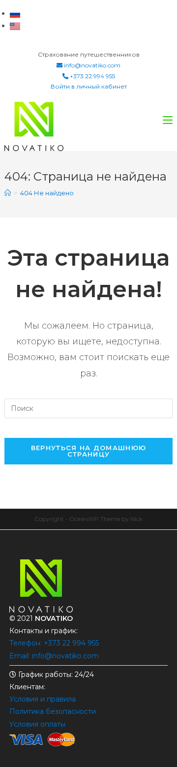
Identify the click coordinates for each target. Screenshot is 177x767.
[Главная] (7, 193)
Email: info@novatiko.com (54, 655)
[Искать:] (88, 407)
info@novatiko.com (92, 65)
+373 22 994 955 (91, 76)
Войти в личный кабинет (89, 86)
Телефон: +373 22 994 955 (54, 643)
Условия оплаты (37, 724)
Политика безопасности (52, 711)
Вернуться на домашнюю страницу (88, 451)
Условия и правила (42, 699)
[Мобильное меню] (168, 120)
